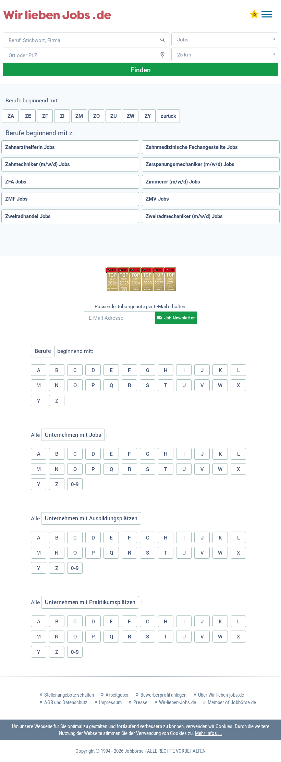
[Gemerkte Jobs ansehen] (254, 15)
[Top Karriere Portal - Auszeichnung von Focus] (140, 280)
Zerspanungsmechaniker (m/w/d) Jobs (190, 164)
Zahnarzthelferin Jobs (30, 147)
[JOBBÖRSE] (57, 14)
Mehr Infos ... (208, 733)
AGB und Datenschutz (65, 702)
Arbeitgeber (117, 695)
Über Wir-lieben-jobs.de (221, 695)
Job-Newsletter (179, 318)
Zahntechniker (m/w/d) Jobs (37, 164)
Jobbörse (134, 751)
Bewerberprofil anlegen (163, 695)
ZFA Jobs (15, 182)
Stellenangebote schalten (69, 695)
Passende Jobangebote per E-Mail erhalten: (140, 306)
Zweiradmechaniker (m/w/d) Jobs (184, 216)
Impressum (110, 702)
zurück (168, 116)
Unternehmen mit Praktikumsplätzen (90, 602)
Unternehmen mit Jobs (73, 435)
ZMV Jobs (157, 199)
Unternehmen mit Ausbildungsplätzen (91, 518)
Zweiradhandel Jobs (28, 216)
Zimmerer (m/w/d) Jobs (173, 182)
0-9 (75, 484)
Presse (140, 702)
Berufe (43, 351)
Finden (141, 69)
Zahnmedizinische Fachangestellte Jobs (192, 147)
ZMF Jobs (16, 199)
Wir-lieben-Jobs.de (177, 702)
